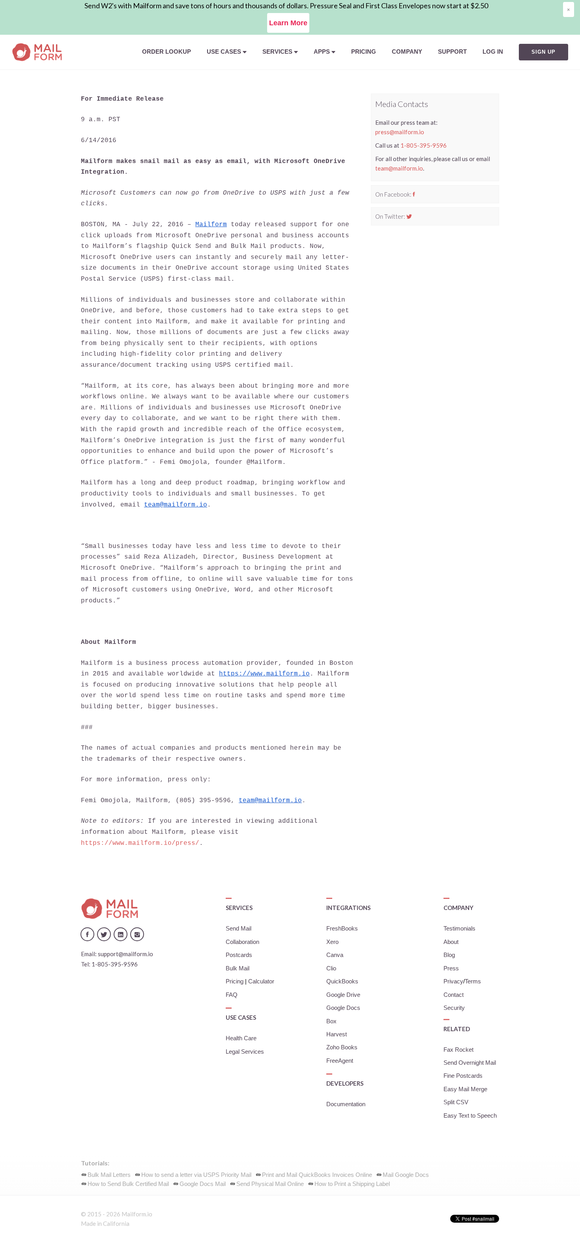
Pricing (363, 52)
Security (454, 1008)
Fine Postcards (463, 1076)
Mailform (211, 224)
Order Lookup (166, 52)
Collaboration (242, 942)
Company (407, 52)
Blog (449, 955)
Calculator (261, 981)
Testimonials (459, 928)
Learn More (288, 23)
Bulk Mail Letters (109, 1175)
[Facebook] (414, 194)
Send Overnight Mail (469, 1063)
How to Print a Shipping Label (352, 1184)
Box (331, 1021)
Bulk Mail (237, 968)
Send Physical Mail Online (270, 1184)
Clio (331, 968)
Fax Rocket (458, 1050)
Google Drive (343, 995)
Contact (453, 995)
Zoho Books (341, 1047)
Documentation (345, 1104)
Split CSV (455, 1102)
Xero (332, 942)
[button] (226, 51)
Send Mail (238, 928)
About (450, 942)
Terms (473, 981)
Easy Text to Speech (470, 1116)
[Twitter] (409, 216)
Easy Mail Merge (465, 1089)
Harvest (336, 1034)
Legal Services (245, 1052)
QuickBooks (342, 981)
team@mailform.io (175, 504)
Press (451, 968)
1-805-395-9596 (423, 145)
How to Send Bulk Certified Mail (128, 1184)
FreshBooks (342, 928)
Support (452, 52)
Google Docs (343, 1008)
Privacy (453, 981)
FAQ (232, 995)
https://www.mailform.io (264, 673)
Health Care (241, 1038)
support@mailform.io (125, 953)
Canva (334, 955)
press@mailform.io (399, 131)
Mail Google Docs (406, 1175)
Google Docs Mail (203, 1184)
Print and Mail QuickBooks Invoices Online (317, 1175)
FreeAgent (339, 1061)
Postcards (239, 955)
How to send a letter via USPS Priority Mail (196, 1175)
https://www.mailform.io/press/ (140, 843)
